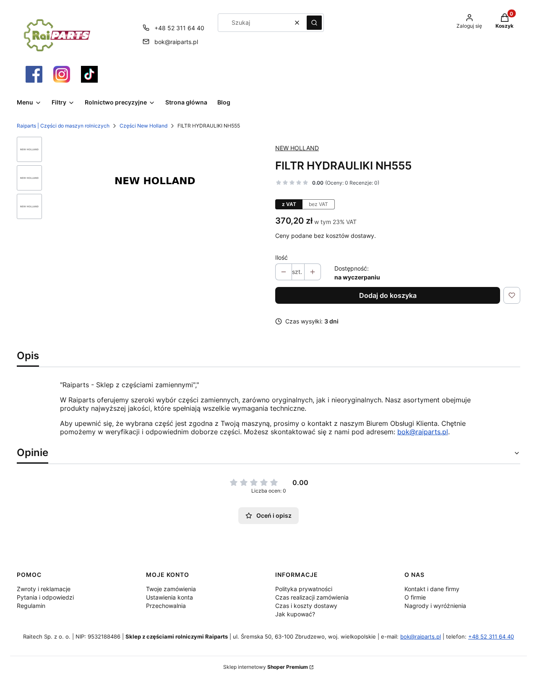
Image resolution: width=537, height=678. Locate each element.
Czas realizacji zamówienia (312, 597)
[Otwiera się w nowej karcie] (33, 74)
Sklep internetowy (265, 667)
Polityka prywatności (303, 588)
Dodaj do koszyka (388, 295)
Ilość (281, 257)
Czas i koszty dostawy (306, 605)
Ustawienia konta (169, 597)
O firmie (415, 597)
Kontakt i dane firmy (431, 588)
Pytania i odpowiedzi (45, 597)
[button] (314, 23)
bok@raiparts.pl (176, 41)
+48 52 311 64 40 (179, 27)
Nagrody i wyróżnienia (435, 605)
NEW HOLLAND (297, 147)
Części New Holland (143, 126)
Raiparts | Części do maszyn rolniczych (63, 126)
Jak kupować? (295, 614)
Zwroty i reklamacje (43, 588)
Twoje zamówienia (171, 588)
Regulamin (31, 605)
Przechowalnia (166, 605)
